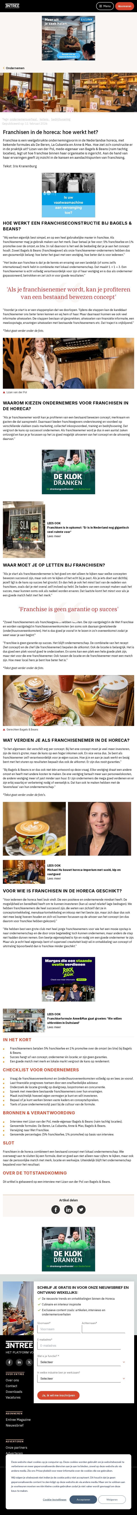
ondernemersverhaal (24, 119)
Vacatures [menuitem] (13, 1397)
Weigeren (112, 1499)
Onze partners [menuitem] (16, 1448)
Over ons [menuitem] (12, 1380)
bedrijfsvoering (60, 119)
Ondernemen (15, 68)
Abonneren (124, 6)
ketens (44, 119)
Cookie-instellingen (54, 1499)
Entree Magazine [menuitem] (18, 1420)
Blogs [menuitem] (10, 1403)
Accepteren (83, 1499)
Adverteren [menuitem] (14, 1453)
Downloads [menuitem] (14, 1392)
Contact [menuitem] (11, 1386)
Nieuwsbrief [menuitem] (15, 1425)
